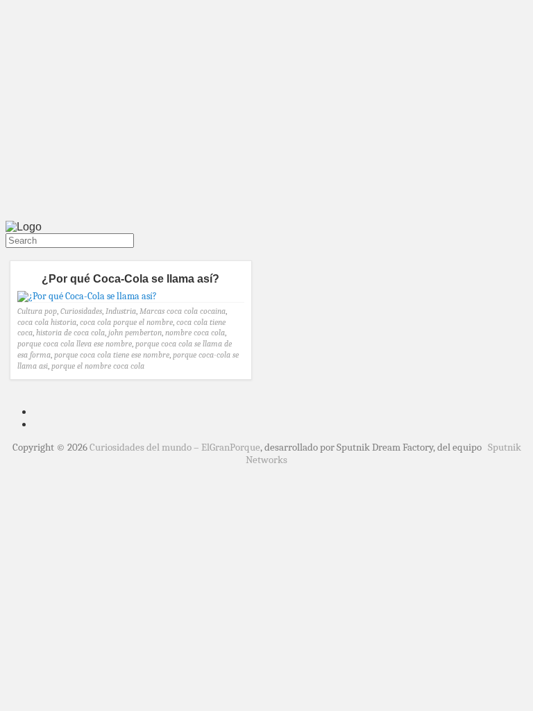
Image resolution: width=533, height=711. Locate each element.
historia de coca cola (70, 332)
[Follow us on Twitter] (8, 254)
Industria (120, 311)
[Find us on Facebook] (14, 254)
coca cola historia (46, 322)
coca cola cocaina (196, 311)
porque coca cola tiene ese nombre (111, 355)
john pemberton (135, 332)
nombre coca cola (195, 332)
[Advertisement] (266, 113)
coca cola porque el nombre (126, 322)
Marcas (151, 311)
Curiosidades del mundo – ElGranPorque (175, 447)
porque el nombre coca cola (97, 366)
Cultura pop (37, 311)
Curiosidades (81, 311)
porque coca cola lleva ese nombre (74, 344)
